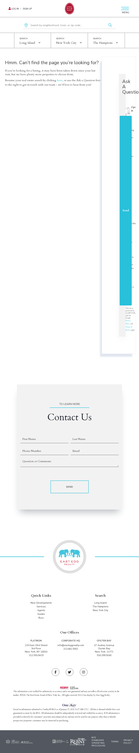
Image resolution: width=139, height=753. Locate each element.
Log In (15, 8)
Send (126, 210)
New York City (66, 43)
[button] (110, 25)
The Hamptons (103, 43)
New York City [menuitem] (100, 610)
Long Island (27, 43)
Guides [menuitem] (41, 614)
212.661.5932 (70, 648)
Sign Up (27, 8)
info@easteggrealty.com (71, 645)
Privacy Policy (128, 741)
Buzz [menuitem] (41, 617)
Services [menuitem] (41, 606)
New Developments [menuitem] (41, 602)
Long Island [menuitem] (100, 602)
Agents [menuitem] (41, 610)
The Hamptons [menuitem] (100, 606)
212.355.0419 (36, 655)
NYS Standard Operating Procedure (98, 741)
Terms (114, 741)
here (59, 80)
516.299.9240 (104, 655)
